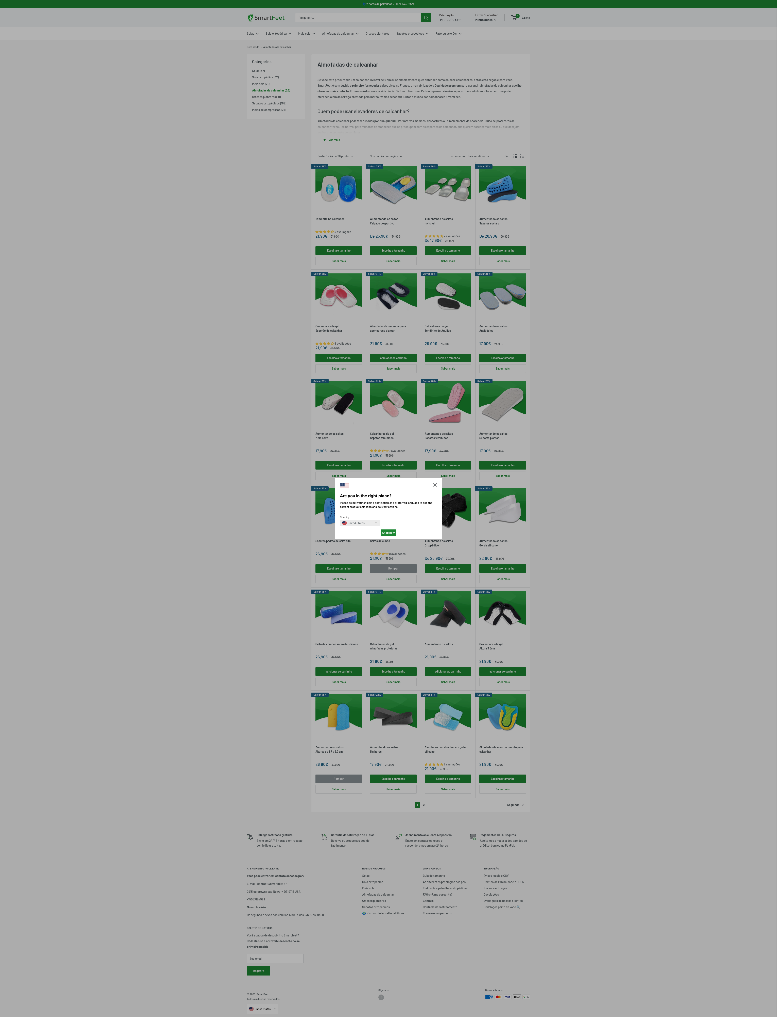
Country (344, 517)
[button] (435, 486)
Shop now (388, 532)
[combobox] (353, 523)
